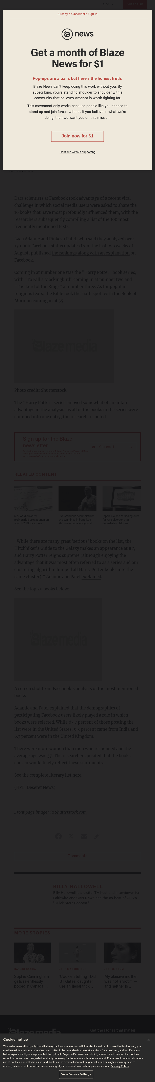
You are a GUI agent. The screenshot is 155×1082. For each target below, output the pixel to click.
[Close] (148, 1040)
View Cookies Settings (76, 1074)
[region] (77, 1057)
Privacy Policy (120, 1066)
